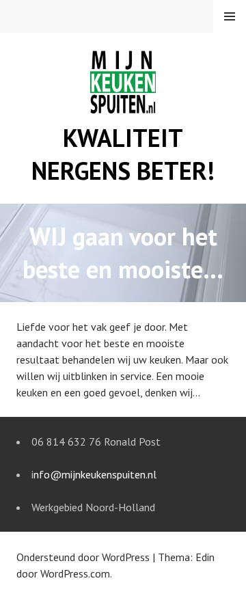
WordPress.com (75, 573)
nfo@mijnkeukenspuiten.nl (94, 474)
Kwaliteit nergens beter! (123, 154)
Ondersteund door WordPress (83, 557)
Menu (229, 16)
